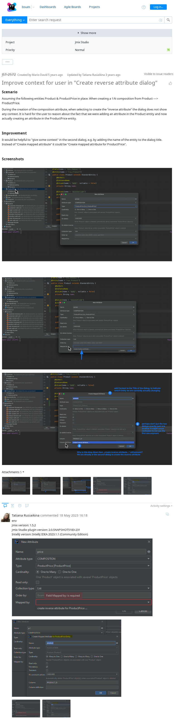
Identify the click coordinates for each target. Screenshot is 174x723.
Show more (88, 33)
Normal (80, 50)
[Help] (143, 7)
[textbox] (95, 20)
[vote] (170, 83)
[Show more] (7, 62)
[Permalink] (167, 514)
